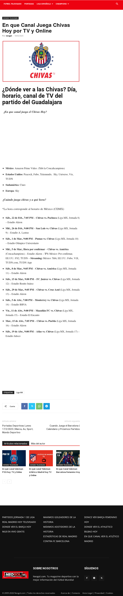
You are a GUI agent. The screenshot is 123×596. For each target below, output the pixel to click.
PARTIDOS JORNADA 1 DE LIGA (18, 517)
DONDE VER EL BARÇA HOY (16, 526)
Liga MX (19, 392)
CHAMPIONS (61, 4)
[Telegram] (46, 406)
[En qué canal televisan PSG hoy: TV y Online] (14, 458)
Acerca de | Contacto (70, 593)
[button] (117, 3)
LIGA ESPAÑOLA (44, 4)
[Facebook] (24, 406)
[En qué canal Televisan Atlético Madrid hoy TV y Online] (41, 458)
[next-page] (9, 482)
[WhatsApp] (39, 406)
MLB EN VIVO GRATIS (13, 531)
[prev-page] (4, 482)
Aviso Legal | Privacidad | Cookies (97, 593)
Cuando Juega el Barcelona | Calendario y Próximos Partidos (63, 427)
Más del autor (38, 443)
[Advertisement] (41, 140)
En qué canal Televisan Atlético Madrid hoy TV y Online (40, 472)
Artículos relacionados (15, 443)
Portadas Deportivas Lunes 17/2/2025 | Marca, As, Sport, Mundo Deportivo (17, 429)
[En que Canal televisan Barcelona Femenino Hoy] (68, 458)
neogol (9, 36)
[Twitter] (32, 406)
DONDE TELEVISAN (10, 18)
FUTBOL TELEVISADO (12, 4)
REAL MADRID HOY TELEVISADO (19, 521)
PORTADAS (29, 4)
